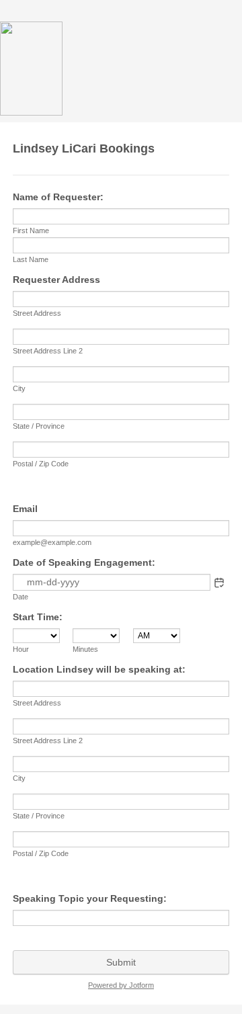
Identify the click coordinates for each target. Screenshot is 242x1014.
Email (25, 508)
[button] (219, 582)
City (19, 388)
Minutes (85, 649)
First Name (31, 230)
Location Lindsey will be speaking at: (99, 669)
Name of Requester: (58, 197)
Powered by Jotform (121, 985)
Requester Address (56, 279)
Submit (121, 962)
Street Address (37, 313)
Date (20, 597)
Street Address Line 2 (48, 351)
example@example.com (52, 542)
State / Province (39, 426)
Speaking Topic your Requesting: (90, 898)
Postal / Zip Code (41, 464)
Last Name (30, 259)
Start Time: (38, 616)
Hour (21, 649)
